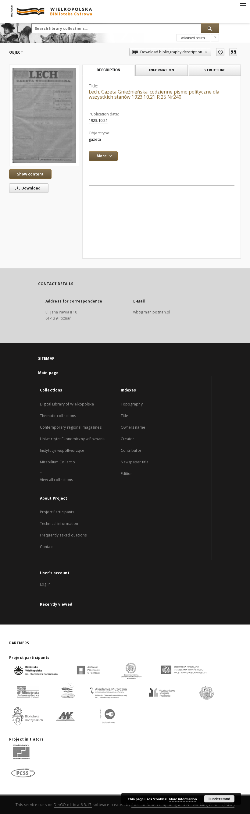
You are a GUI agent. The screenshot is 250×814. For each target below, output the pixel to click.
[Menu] (243, 5)
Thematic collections (58, 415)
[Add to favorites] (220, 52)
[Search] (210, 28)
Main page (48, 372)
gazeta (95, 139)
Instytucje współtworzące (62, 450)
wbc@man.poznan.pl (151, 312)
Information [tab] (161, 70)
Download (30, 188)
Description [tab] (108, 70)
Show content (30, 174)
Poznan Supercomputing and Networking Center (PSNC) (182, 804)
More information (183, 799)
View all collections (56, 479)
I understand (219, 799)
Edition (127, 473)
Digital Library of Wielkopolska (67, 404)
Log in (45, 584)
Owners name (133, 427)
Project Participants (57, 512)
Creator (127, 438)
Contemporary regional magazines (71, 427)
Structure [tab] (214, 70)
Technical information (59, 523)
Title (124, 415)
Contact (47, 546)
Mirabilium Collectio (57, 462)
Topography (132, 404)
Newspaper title (135, 462)
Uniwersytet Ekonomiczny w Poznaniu (72, 438)
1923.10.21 (98, 120)
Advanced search (193, 38)
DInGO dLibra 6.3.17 (73, 804)
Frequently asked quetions (63, 535)
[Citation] (233, 52)
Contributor (131, 450)
